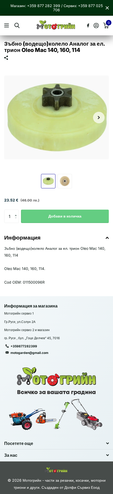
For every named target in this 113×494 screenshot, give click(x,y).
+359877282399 (24, 346)
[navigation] (48, 181)
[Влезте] (96, 25)
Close (107, 8)
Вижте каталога (7, 25)
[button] (99, 117)
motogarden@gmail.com (29, 353)
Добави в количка (64, 216)
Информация (22, 237)
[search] (16, 25)
